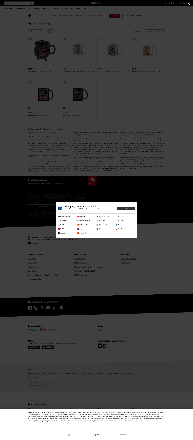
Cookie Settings (103, 421)
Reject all (96, 435)
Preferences (123, 435)
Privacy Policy (145, 421)
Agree (69, 435)
